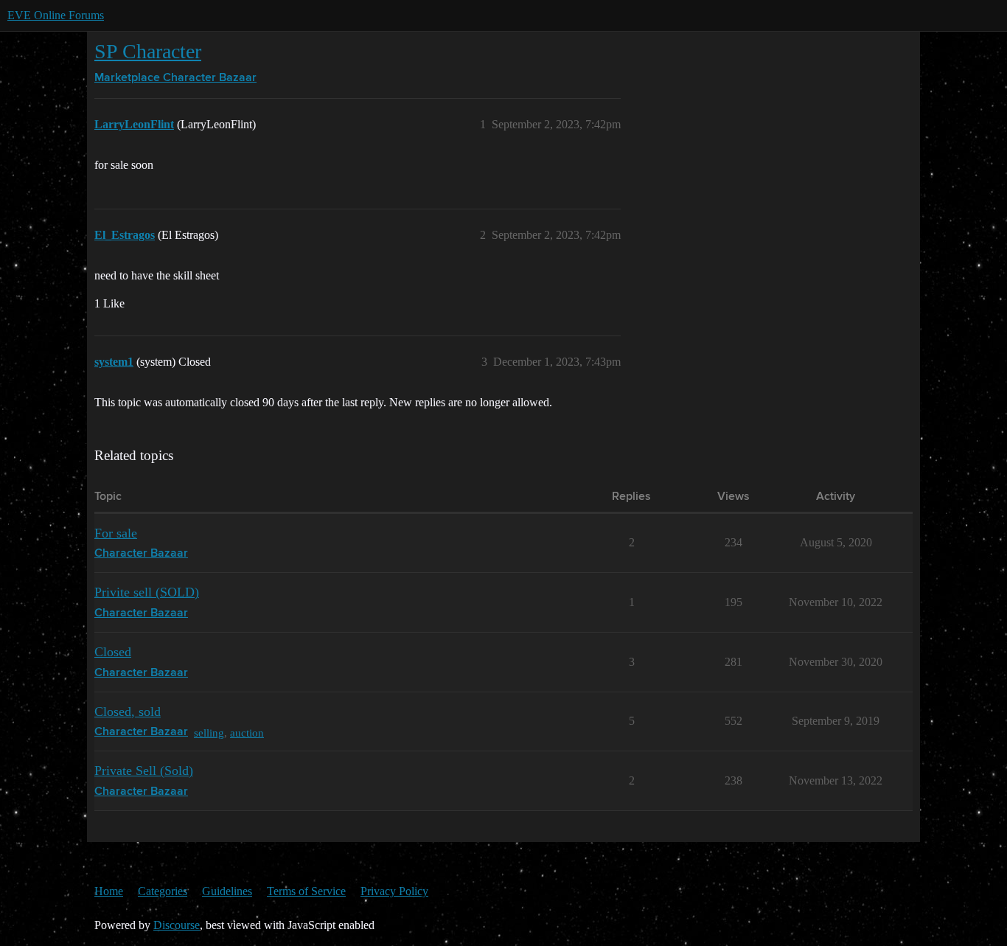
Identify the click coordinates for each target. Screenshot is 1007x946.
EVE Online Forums (55, 15)
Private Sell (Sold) (143, 770)
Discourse (176, 925)
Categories (162, 891)
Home (108, 891)
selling (209, 732)
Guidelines (227, 891)
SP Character (147, 51)
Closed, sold (127, 711)
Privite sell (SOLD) (146, 592)
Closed (112, 651)
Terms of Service (306, 891)
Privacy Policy (394, 891)
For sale (115, 533)
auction (247, 732)
